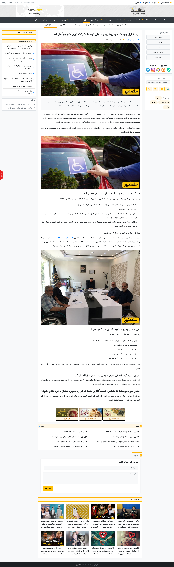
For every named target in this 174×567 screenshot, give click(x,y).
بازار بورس (62, 25)
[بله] (169, 70)
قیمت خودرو (108, 25)
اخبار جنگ (158, 47)
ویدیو (64, 19)
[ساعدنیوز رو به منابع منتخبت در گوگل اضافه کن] (167, 89)
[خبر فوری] (1, 175)
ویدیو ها (158, 57)
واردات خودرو (164, 102)
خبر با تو (46, 19)
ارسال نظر (47, 488)
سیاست (167, 19)
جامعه (157, 19)
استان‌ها (36, 19)
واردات (166, 107)
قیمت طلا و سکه (76, 25)
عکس (55, 19)
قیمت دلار (158, 42)
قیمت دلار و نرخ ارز (93, 25)
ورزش (129, 19)
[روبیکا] (158, 70)
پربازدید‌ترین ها (158, 52)
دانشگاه (120, 19)
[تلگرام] (148, 70)
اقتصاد (138, 19)
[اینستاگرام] (153, 70)
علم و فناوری (95, 19)
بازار (85, 19)
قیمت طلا (158, 37)
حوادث (148, 19)
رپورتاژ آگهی (49, 25)
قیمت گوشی (121, 25)
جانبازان (153, 102)
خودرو (158, 97)
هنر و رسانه (109, 19)
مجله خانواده (75, 19)
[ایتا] (163, 70)
